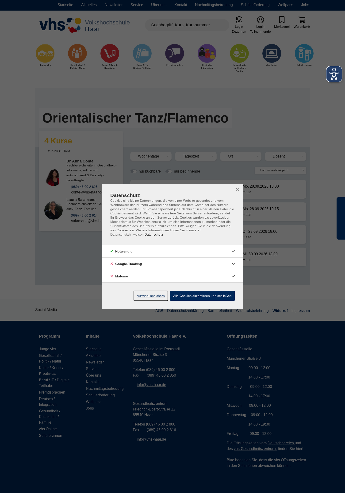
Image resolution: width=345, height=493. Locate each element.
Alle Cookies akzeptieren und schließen (202, 296)
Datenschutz (154, 234)
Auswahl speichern (151, 296)
